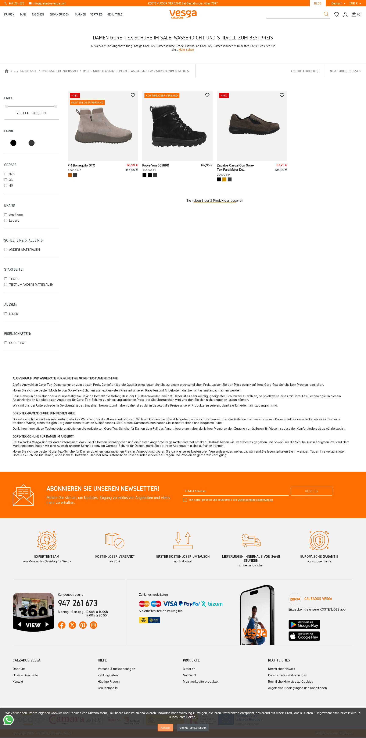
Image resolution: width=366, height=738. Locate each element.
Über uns (19, 669)
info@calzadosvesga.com (47, 3)
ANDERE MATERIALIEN (24, 249)
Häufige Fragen (109, 681)
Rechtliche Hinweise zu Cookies (290, 681)
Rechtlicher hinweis (281, 669)
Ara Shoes (16, 215)
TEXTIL (14, 279)
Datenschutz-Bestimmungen (287, 675)
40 (11, 185)
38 (11, 180)
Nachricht (189, 675)
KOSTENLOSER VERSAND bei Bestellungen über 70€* (183, 3)
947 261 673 (14, 3)
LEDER (13, 314)
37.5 (12, 174)
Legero (14, 220)
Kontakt (18, 681)
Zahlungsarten (108, 675)
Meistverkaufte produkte (200, 681)
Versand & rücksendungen (116, 669)
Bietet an (189, 669)
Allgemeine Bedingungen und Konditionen (297, 688)
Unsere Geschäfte (25, 675)
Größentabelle (108, 688)
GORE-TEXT (17, 343)
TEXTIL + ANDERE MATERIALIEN (31, 284)
